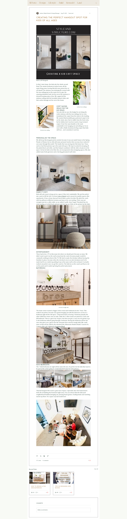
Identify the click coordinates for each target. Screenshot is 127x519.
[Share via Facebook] (37, 456)
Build (61, 3)
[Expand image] (45, 379)
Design (42, 3)
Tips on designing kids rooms (63, 487)
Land (79, 3)
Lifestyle (52, 3)
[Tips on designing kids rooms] (63, 478)
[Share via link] (48, 456)
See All (96, 469)
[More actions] (90, 13)
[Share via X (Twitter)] (40, 456)
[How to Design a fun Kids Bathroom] (39, 478)
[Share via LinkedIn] (44, 456)
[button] (96, 3)
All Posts (32, 3)
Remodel (70, 3)
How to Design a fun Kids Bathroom (38, 487)
